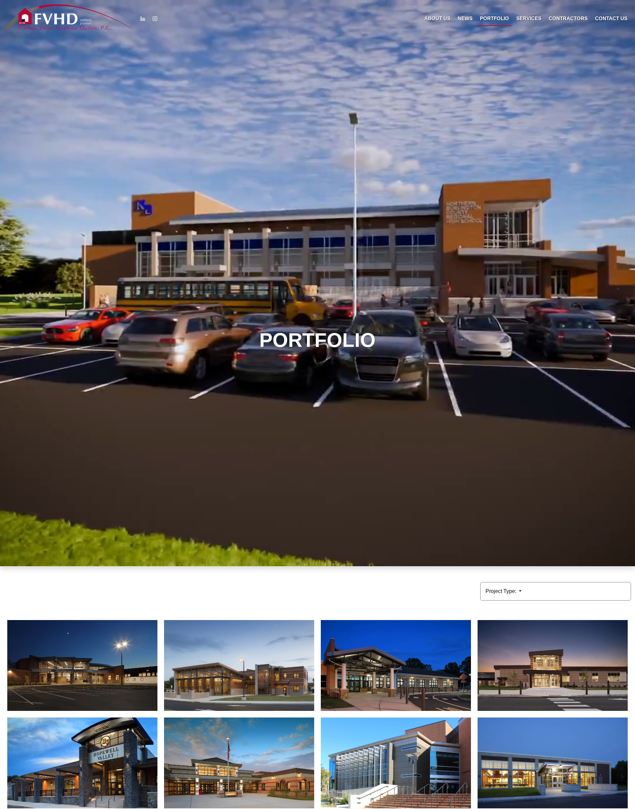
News (465, 18)
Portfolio (494, 18)
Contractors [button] (568, 18)
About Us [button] (437, 18)
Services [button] (528, 18)
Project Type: (502, 591)
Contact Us (611, 18)
